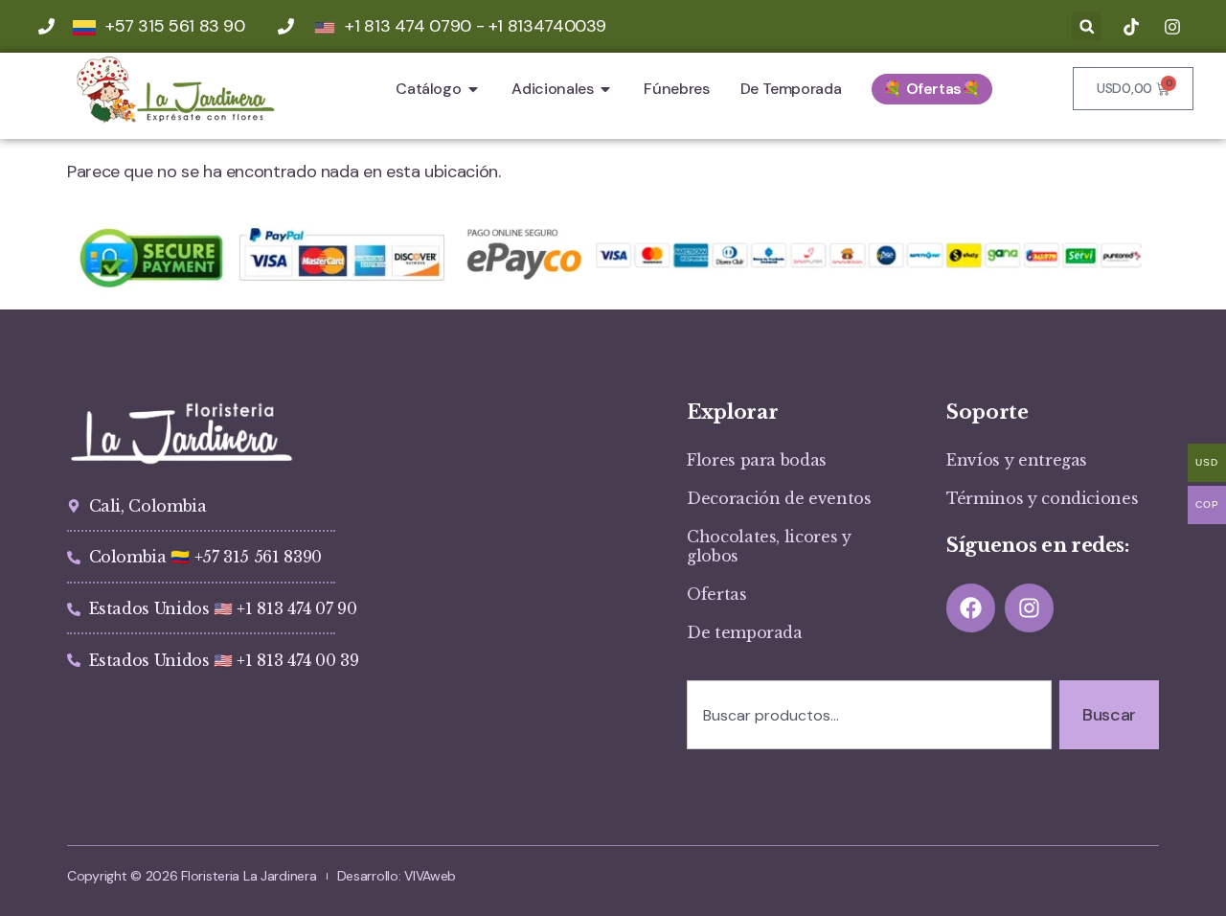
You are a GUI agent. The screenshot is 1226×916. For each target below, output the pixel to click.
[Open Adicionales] (605, 89)
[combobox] (869, 714)
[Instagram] (1029, 608)
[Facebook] (970, 608)
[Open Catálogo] (473, 89)
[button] (1086, 26)
